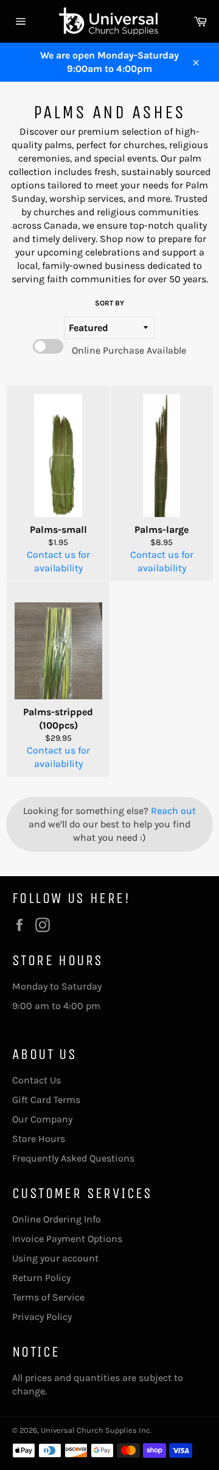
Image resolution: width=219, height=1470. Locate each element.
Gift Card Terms (46, 1099)
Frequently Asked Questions (73, 1158)
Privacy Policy (42, 1316)
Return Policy (41, 1277)
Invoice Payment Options (67, 1238)
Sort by (109, 303)
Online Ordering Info (56, 1219)
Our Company (42, 1119)
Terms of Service (48, 1297)
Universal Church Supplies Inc (95, 1430)
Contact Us (36, 1080)
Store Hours (38, 1138)
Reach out (173, 810)
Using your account (55, 1258)
